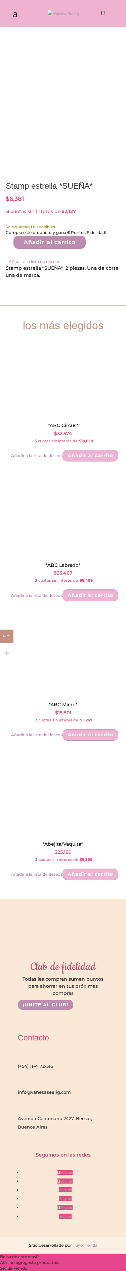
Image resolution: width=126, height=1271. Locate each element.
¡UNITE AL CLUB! (45, 1005)
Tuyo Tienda (84, 1245)
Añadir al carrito (49, 242)
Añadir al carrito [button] (90, 455)
